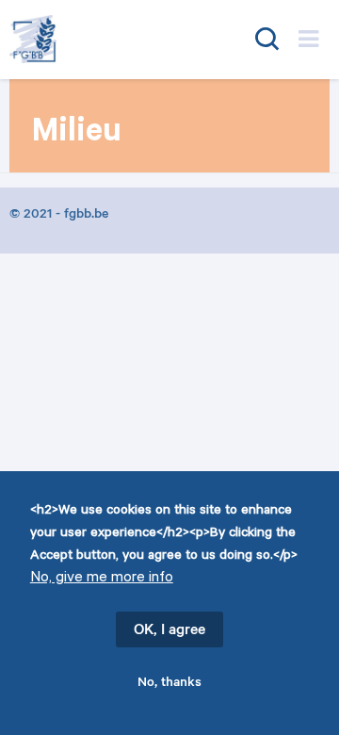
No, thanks (169, 684)
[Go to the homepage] (101, 39)
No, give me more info (101, 579)
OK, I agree (169, 631)
